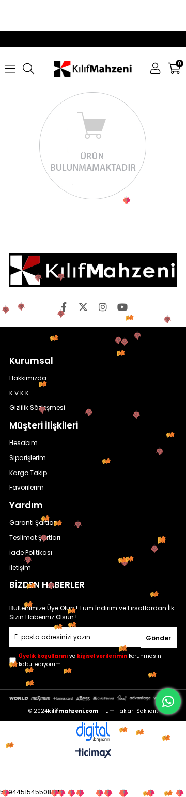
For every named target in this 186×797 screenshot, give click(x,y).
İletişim (20, 568)
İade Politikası (30, 553)
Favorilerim (26, 487)
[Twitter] (83, 307)
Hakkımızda (28, 378)
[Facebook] (63, 307)
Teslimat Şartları (34, 538)
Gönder (158, 637)
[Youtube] (122, 307)
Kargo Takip (28, 473)
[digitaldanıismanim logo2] (93, 732)
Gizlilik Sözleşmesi (37, 408)
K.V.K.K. (19, 393)
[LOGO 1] (93, 270)
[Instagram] (103, 307)
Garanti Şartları (33, 523)
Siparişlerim (27, 458)
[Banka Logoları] (93, 698)
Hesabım (23, 443)
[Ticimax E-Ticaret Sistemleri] (93, 753)
